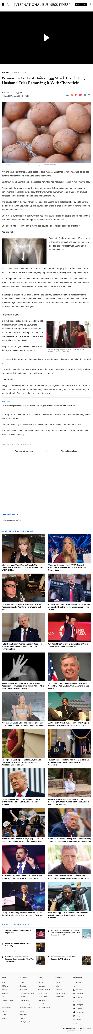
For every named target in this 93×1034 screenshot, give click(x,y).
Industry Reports (25, 1022)
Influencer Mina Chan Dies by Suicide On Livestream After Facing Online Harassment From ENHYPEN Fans (23, 567)
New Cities (23, 1015)
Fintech (22, 1018)
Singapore (58, 989)
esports (22, 1011)
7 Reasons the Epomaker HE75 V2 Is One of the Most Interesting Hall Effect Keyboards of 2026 (65, 932)
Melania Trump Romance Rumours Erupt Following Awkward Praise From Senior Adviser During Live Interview (68, 801)
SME (3, 997)
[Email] (85, 95)
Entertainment (6, 1007)
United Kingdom (60, 993)
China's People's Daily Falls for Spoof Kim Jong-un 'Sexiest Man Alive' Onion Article (39, 406)
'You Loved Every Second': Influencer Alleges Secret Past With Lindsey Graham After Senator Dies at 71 (68, 685)
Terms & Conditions (44, 989)
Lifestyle (4, 1011)
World (3, 982)
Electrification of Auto (27, 993)
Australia (58, 982)
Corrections (41, 1000)
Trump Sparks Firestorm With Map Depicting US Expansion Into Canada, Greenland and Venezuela (68, 762)
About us (40, 982)
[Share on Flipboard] (76, 95)
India (57, 986)
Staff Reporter (9, 93)
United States (59, 997)
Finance (22, 997)
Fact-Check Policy (44, 1007)
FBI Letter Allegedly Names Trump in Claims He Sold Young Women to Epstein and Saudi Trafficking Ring (22, 646)
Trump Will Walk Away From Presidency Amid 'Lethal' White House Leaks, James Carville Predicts (21, 801)
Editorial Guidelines (69, 451)
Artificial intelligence (26, 1004)
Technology (5, 1004)
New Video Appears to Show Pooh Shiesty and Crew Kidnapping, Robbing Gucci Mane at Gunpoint (68, 915)
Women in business (26, 1007)
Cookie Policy (42, 997)
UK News (5, 986)
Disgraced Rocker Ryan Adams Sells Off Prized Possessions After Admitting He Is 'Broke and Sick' (22, 606)
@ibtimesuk (22, 93)
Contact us (41, 986)
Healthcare (23, 989)
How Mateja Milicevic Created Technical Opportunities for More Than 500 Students (19, 959)
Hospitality (23, 986)
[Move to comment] (89, 95)
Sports (4, 1015)
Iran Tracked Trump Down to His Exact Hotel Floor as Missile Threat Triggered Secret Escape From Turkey (69, 606)
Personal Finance (7, 1000)
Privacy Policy (42, 993)
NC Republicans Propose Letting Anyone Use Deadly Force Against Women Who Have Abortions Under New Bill (21, 762)
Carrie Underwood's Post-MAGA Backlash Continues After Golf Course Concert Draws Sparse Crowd (67, 567)
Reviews (4, 1018)
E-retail (22, 982)
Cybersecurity (24, 1000)
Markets (4, 989)
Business (5, 993)
